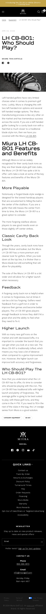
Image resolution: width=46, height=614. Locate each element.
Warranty (23, 504)
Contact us (23, 470)
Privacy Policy (6, 599)
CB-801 (27, 418)
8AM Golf (30, 606)
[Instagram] (23, 450)
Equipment (12, 20)
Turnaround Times (23, 485)
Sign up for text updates (29, 548)
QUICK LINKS (22, 464)
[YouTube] (28, 450)
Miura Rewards (23, 507)
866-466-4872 (23, 564)
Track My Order (23, 474)
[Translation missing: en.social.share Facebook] (3, 62)
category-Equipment (12, 418)
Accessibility (23, 515)
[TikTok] (34, 450)
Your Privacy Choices (38, 599)
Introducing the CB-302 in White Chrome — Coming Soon (23, 3)
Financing (23, 496)
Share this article (12, 59)
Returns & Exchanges (23, 478)
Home (4, 20)
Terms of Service (19, 599)
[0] (42, 12)
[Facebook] (12, 450)
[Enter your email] (41, 542)
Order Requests (23, 492)
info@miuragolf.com (23, 573)
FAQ (23, 489)
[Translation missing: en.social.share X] (8, 62)
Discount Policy (23, 481)
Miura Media (23, 500)
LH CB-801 (30, 136)
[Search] (39, 12)
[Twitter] (17, 450)
